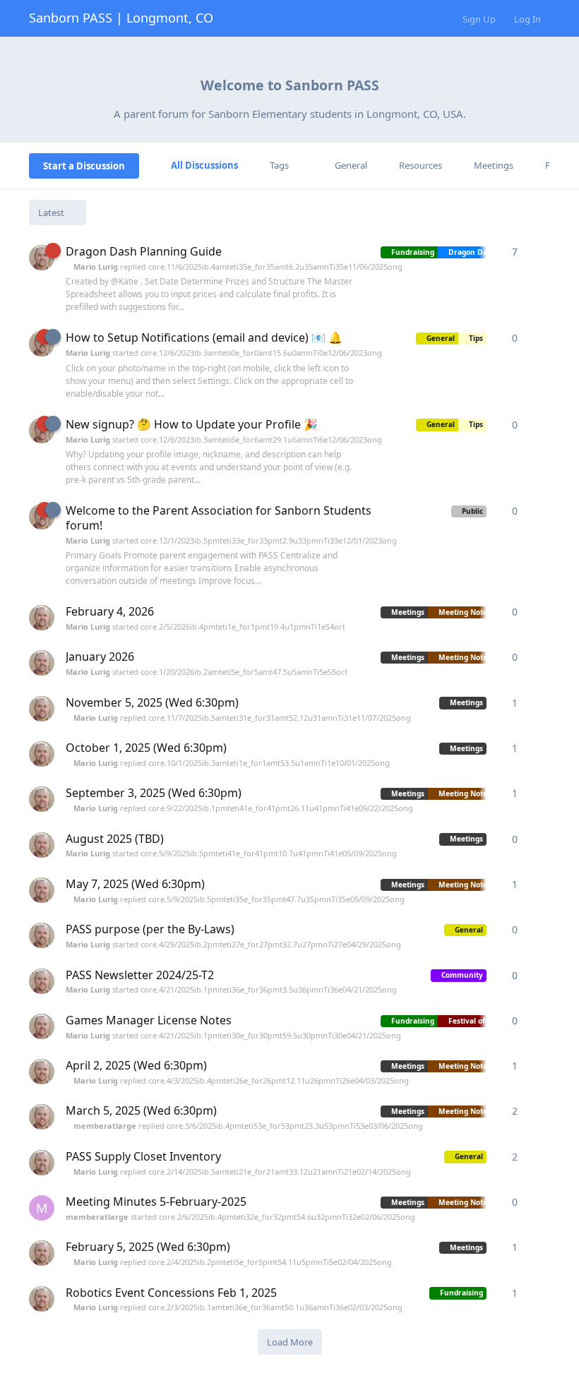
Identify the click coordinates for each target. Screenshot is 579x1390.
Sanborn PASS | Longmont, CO (121, 17)
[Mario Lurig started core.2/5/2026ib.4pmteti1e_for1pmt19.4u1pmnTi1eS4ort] (41, 617)
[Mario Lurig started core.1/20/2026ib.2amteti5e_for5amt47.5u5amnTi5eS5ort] (41, 663)
